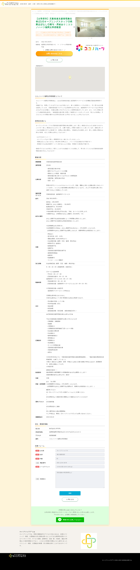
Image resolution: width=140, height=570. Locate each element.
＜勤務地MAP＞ (39, 65)
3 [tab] (92, 38)
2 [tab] (90, 38)
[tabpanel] (90, 27)
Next (106, 27)
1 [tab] (88, 38)
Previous (74, 27)
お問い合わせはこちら (54, 53)
